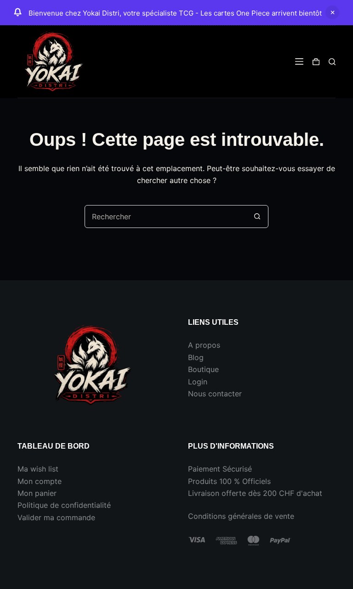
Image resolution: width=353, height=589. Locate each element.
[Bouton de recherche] (257, 217)
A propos (204, 345)
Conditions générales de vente (241, 516)
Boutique (203, 369)
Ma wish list (37, 468)
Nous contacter (215, 393)
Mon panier (37, 493)
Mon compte (39, 481)
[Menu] (299, 61)
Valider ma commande (56, 517)
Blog (196, 357)
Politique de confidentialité (64, 505)
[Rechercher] (332, 61)
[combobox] (165, 216)
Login (197, 381)
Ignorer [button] (332, 12)
